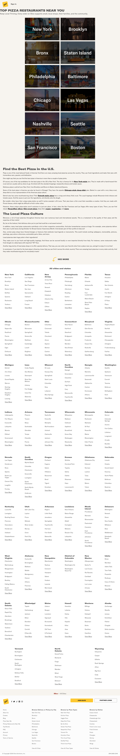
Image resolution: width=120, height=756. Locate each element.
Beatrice (108, 487)
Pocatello (108, 574)
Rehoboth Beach (108, 537)
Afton (97, 667)
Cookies (92, 724)
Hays (66, 483)
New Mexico (88, 557)
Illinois (8, 322)
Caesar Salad (94, 712)
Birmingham (29, 563)
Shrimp (92, 738)
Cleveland (48, 336)
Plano (107, 304)
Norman (87, 468)
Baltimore (88, 325)
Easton (67, 297)
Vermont (19, 649)
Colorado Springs (108, 420)
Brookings (8, 620)
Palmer (107, 622)
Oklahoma (90, 457)
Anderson (28, 493)
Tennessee (50, 412)
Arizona (28, 412)
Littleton (108, 432)
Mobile (27, 570)
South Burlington (18, 664)
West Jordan (29, 525)
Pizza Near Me (7, 721)
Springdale (48, 521)
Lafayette (8, 426)
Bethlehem (68, 300)
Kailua (67, 614)
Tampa (87, 289)
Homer (107, 633)
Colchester (18, 659)
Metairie (67, 529)
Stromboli (93, 741)
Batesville (48, 536)
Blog (4, 718)
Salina (67, 472)
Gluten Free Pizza (66, 727)
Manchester (49, 561)
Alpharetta (88, 383)
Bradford (18, 680)
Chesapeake (109, 340)
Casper (97, 655)
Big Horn (98, 671)
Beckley (7, 580)
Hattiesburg (29, 610)
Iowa (27, 365)
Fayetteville (69, 397)
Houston (108, 277)
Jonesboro (48, 517)
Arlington (108, 297)
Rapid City (8, 612)
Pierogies (92, 735)
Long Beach (29, 300)
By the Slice (64, 724)
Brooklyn (8, 281)
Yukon (87, 487)
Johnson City (49, 442)
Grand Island (109, 468)
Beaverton (48, 476)
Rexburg (107, 578)
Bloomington (9, 340)
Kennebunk (48, 625)
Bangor (47, 610)
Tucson (27, 419)
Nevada (8, 457)
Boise (107, 559)
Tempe (27, 434)
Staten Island (9, 289)
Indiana (8, 412)
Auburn (47, 606)
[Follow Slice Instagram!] (22, 702)
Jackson (47, 438)
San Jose (28, 289)
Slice (56, 694)
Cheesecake (93, 715)
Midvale (27, 521)
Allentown (68, 289)
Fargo (57, 661)
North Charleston (28, 483)
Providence (88, 512)
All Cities (63, 694)
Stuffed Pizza (65, 741)
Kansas (68, 457)
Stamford (68, 332)
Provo (27, 517)
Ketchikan (108, 618)
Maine (48, 603)
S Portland (48, 633)
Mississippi (30, 603)
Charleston (28, 470)
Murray (27, 529)
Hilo (66, 618)
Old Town (48, 629)
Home (4, 710)
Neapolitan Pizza (66, 729)
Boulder (107, 444)
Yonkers (7, 304)
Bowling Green (10, 517)
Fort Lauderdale (88, 294)
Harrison (48, 529)
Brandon (28, 622)
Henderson (8, 464)
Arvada (107, 440)
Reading (67, 293)
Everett (107, 379)
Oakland (27, 297)
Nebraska (109, 457)
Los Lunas (88, 584)
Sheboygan (68, 438)
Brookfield (68, 430)
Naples (87, 308)
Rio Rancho (89, 573)
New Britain (69, 348)
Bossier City (69, 533)
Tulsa (86, 476)
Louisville (8, 510)
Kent (106, 395)
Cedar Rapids (29, 368)
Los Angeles (29, 277)
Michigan (9, 365)
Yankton (7, 628)
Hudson (47, 580)
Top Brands (6, 727)
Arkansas (49, 507)
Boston (27, 325)
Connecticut (71, 322)
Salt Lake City (29, 510)
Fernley (7, 489)
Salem (47, 468)
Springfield (8, 344)
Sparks (7, 472)
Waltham (28, 340)
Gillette (97, 659)
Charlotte (68, 378)
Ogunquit (48, 618)
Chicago (7, 325)
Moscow (107, 586)
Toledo (47, 332)
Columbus (48, 325)
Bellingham (108, 391)
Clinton (27, 625)
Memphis (48, 423)
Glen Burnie (89, 328)
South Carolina (29, 458)
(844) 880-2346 (113, 753)
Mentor (47, 348)
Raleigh (67, 370)
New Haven (69, 325)
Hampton (48, 573)
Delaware (109, 507)
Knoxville (48, 419)
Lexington (28, 478)
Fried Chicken (94, 729)
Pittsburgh (68, 281)
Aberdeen (8, 616)
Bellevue (108, 387)
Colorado (109, 412)
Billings (87, 606)
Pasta (91, 732)
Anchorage (108, 606)
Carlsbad (88, 576)
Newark (47, 287)
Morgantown (9, 569)
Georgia (88, 365)
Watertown (8, 624)
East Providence (88, 532)
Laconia (47, 584)
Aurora (107, 425)
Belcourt (58, 681)
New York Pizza (65, 712)
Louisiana (69, 507)
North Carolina (69, 366)
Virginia (108, 322)
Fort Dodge (28, 389)
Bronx (7, 285)
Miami (87, 277)
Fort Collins (108, 428)
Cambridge (28, 344)
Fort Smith (48, 533)
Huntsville (28, 559)
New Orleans (69, 510)
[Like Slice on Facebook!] (11, 702)
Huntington (8, 573)
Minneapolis (89, 415)
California (29, 274)
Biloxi (26, 618)
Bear (106, 529)
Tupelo (27, 606)
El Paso (107, 300)
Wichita (67, 460)
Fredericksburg (110, 348)
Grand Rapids (9, 379)
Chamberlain (9, 635)
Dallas (107, 281)
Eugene (47, 464)
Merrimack (48, 588)
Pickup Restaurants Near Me (11, 724)
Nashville (48, 415)
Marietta (88, 372)
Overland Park (70, 464)
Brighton (28, 351)
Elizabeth (48, 291)
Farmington (89, 580)
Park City (28, 536)
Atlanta (87, 368)
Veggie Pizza (64, 718)
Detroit (7, 368)
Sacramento (29, 293)
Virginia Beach (110, 325)
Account (5, 732)
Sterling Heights (7, 388)
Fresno (27, 304)
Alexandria (108, 332)
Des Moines (29, 372)
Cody (96, 675)
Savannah (88, 379)
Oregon (48, 457)
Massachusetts (32, 322)
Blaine (87, 434)
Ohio (47, 322)
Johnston (88, 537)
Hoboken (48, 295)
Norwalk (67, 340)
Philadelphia (69, 277)
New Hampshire (50, 557)
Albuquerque (89, 561)
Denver (107, 415)
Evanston (98, 678)
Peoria (7, 336)
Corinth (27, 629)
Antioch (47, 430)
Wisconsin (70, 412)
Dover (107, 517)
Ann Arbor (8, 372)
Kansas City (49, 372)
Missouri (49, 365)
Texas (107, 274)
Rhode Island (88, 508)
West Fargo (59, 677)
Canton (47, 351)
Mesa (26, 423)
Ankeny (27, 385)
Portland (48, 460)
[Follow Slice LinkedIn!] (19, 702)
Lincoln (107, 460)
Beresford (8, 631)
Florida (88, 274)
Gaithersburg (89, 351)
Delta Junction (109, 629)
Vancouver (108, 375)
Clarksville (48, 434)
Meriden (67, 344)
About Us (6, 712)
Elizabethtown (9, 536)
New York (9, 274)
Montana (89, 603)
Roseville (88, 430)
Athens (87, 395)
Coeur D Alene (110, 582)
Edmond (87, 464)
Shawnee (68, 479)
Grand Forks (59, 654)
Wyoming (99, 649)
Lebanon (48, 391)
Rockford (8, 332)
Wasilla (107, 610)
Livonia (7, 375)
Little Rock (48, 513)
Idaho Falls (108, 566)
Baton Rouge (69, 513)
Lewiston (48, 614)
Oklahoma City (90, 460)
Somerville (28, 336)
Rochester (8, 300)
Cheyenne (98, 652)
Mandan (57, 669)
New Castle (109, 521)
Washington (110, 365)
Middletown (109, 533)
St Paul (87, 426)
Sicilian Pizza (65, 715)
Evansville (8, 423)
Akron (47, 340)
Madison (68, 419)
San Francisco (29, 285)
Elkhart (7, 434)
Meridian (108, 563)
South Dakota (8, 604)
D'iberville (28, 633)
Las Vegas (8, 460)
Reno (6, 468)
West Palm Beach (88, 303)
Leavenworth (69, 487)
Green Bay (68, 434)
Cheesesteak (93, 721)
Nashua (47, 565)
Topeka (67, 468)
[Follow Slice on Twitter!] (14, 702)
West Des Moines (28, 380)
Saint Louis (48, 379)
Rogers (47, 510)
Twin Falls (108, 570)
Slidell (67, 521)
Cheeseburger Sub (95, 718)
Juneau (107, 614)
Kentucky (9, 507)
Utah (27, 507)
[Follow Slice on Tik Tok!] (16, 702)
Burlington (18, 652)
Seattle (107, 368)
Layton (27, 513)
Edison (47, 303)
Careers (5, 715)
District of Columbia (69, 557)
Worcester (28, 328)
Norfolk (107, 328)
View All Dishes (94, 748)
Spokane (108, 372)
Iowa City (28, 393)
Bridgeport (68, 336)
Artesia (87, 588)
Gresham (48, 487)
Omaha (107, 464)
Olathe (67, 476)
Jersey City (48, 280)
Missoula (88, 618)
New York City (36, 712)
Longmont (108, 436)
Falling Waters (10, 584)
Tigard (47, 483)
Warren (7, 383)
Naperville (8, 328)
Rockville (88, 348)
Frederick (88, 340)
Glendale (28, 430)
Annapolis (88, 336)
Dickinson (58, 665)
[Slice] (5, 4)
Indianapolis (9, 415)
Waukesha (68, 442)
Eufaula (87, 479)
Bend (46, 479)
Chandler (28, 438)
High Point (68, 385)
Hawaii (68, 603)
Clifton (47, 306)
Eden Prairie (89, 442)
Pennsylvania (71, 274)
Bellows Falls (19, 673)
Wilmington (108, 510)
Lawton (87, 472)
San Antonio (109, 285)
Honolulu (68, 606)
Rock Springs (99, 663)
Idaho (107, 556)
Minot (57, 673)
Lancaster (68, 304)
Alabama (29, 556)
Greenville (28, 474)
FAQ (4, 729)
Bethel (17, 677)
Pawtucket (88, 523)
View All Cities (36, 748)
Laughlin (8, 485)
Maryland (89, 322)
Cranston (88, 527)
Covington (68, 525)
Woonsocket (89, 519)
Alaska (108, 603)
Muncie (7, 430)
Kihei (66, 625)
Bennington (19, 655)
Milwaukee (68, 415)
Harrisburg (68, 285)
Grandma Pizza (65, 735)
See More (63, 259)
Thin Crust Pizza (65, 738)
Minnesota (90, 412)
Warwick (88, 516)
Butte (87, 625)
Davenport (28, 375)
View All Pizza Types (67, 748)
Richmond (108, 336)
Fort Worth (108, 293)
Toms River (48, 283)
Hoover (27, 578)
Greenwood (9, 438)
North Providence (88, 541)
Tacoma (107, 383)
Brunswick (48, 622)
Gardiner (88, 629)
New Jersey (48, 275)
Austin (107, 289)
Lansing (7, 399)
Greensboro (69, 374)
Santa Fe (88, 565)
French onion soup (95, 727)
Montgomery (29, 574)
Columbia (88, 332)
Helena (87, 610)
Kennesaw (88, 391)
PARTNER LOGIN (106, 700)
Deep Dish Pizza (65, 721)
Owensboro (9, 525)
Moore (87, 483)
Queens (7, 297)
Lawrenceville (89, 375)
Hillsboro (48, 472)
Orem (26, 533)
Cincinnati (48, 328)
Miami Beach (89, 299)
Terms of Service (8, 738)
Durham (67, 382)
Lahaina (67, 610)
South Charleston (8, 589)
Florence (8, 521)
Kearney (107, 472)
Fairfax (107, 351)
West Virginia (8, 557)
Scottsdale (28, 426)
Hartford (68, 328)
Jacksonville (89, 285)
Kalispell (88, 614)
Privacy (5, 735)
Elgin (6, 348)
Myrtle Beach (29, 462)
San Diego (28, 281)
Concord (47, 569)
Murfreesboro (49, 426)
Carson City (9, 481)
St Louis (47, 368)
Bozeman (88, 622)
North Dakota (58, 650)
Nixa (46, 387)
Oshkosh (68, 423)
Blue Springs (49, 395)
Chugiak (107, 625)
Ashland (7, 533)
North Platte (109, 476)
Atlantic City (49, 299)
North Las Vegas (8, 476)
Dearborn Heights (8, 394)
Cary (66, 389)
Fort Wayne (9, 419)
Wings (91, 743)
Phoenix (27, 415)
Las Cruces (88, 569)
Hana (66, 633)
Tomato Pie (64, 732)
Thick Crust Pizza (66, 743)
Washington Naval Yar (69, 570)
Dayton (47, 344)
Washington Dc (70, 565)
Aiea (66, 629)
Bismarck (58, 658)
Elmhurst (8, 351)
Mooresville (69, 393)
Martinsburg (9, 565)
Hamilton (88, 633)
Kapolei (67, 622)
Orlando (87, 281)
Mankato (88, 423)
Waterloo (28, 397)
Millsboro (108, 525)
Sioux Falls (8, 608)
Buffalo (7, 293)
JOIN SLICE (82, 700)
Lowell (27, 348)
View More (8, 308)
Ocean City (88, 344)
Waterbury (68, 351)
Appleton (68, 426)
